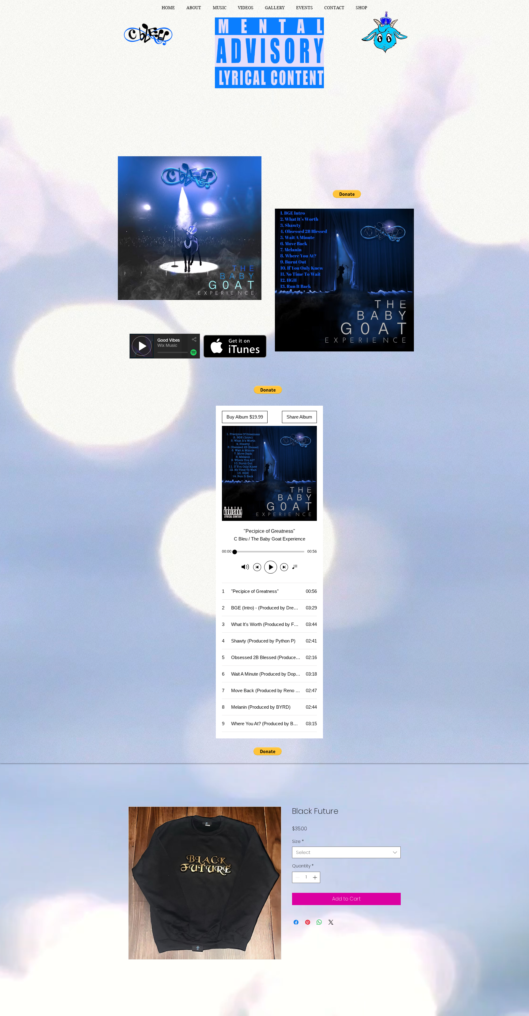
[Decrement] (297, 878)
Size (298, 842)
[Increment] (315, 878)
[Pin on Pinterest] (307, 923)
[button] (347, 194)
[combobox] (346, 853)
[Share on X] (331, 923)
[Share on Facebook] (296, 923)
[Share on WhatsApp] (319, 923)
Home (135, 785)
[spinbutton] (306, 878)
